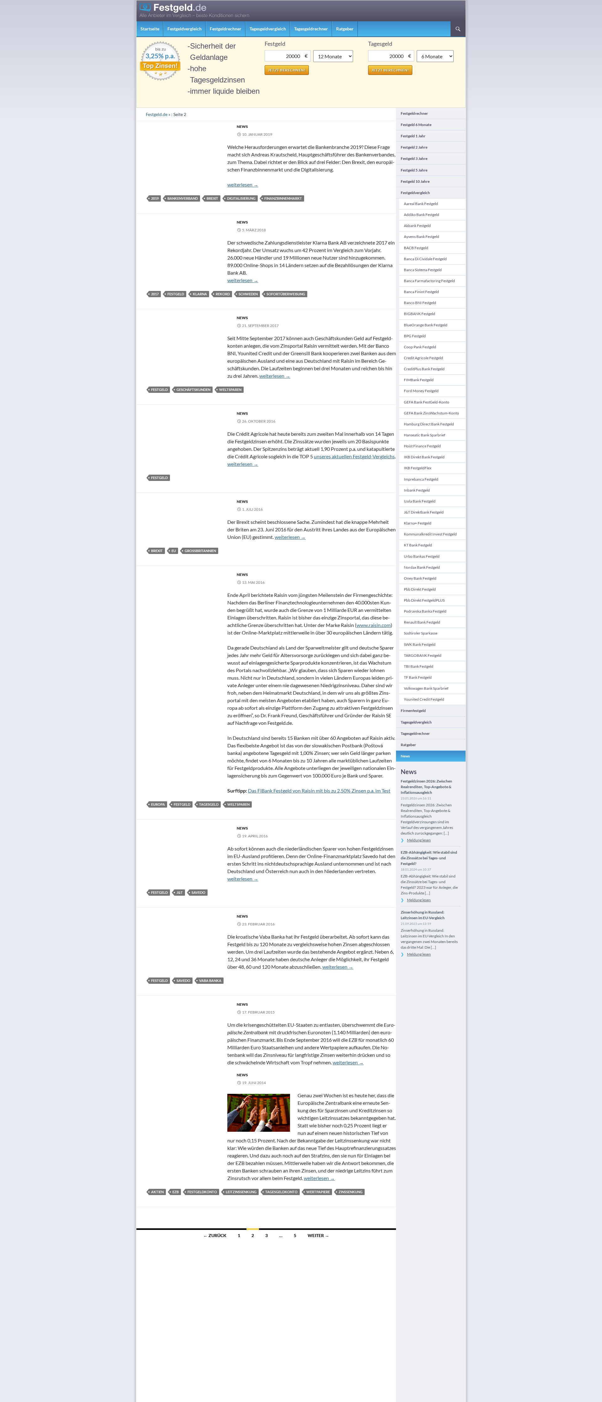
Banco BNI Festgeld (420, 302)
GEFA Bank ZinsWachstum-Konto (431, 413)
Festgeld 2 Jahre (414, 147)
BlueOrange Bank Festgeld (425, 325)
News (242, 126)
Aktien (157, 1192)
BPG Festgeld (415, 336)
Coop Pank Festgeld (420, 347)
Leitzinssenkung (241, 1192)
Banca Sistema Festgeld (423, 269)
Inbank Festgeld (417, 490)
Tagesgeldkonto (281, 1192)
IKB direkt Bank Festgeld (424, 457)
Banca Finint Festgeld (421, 291)
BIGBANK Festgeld (419, 313)
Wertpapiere (318, 1192)
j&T (180, 892)
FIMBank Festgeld (419, 379)
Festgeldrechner (225, 28)
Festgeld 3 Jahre (414, 158)
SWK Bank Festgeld (420, 644)
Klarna (200, 294)
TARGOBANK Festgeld (422, 655)
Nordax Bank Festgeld (422, 567)
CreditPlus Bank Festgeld (424, 368)
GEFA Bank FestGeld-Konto (426, 402)
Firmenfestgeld (413, 710)
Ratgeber (345, 28)
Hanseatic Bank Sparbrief (424, 435)
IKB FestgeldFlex (417, 468)
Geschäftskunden (193, 389)
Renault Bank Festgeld (422, 622)
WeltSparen (230, 389)
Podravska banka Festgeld (425, 611)
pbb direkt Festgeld (420, 589)
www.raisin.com (373, 625)
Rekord (223, 294)
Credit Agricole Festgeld (423, 358)
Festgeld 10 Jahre (415, 181)
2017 (155, 294)
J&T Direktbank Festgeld (424, 512)
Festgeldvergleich (184, 28)
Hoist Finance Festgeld (422, 446)
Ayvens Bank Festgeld (421, 236)
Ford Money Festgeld (421, 390)
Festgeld (175, 294)
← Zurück (214, 1235)
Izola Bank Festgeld (420, 501)
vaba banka (210, 980)
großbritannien (200, 551)
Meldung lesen (419, 840)
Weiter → (318, 1235)
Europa (158, 804)
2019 (155, 198)
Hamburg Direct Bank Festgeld (429, 424)
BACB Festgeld (416, 247)
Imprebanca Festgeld (421, 479)
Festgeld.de (156, 114)
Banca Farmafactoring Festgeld (429, 280)
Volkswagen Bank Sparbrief (426, 688)
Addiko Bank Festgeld (421, 214)
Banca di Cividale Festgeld (425, 258)
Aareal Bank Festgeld (421, 203)
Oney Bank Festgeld (420, 578)
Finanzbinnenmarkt (283, 198)
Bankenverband (182, 198)
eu (174, 551)
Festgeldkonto (202, 1192)
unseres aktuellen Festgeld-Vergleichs (354, 456)
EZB (175, 1192)
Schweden (248, 294)
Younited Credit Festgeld (424, 699)
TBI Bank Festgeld (418, 666)
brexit (212, 198)
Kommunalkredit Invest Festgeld (430, 534)
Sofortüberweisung (286, 294)
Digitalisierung (241, 198)
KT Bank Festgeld (418, 545)
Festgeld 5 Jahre (414, 170)
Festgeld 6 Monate (416, 124)
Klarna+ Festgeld (417, 523)
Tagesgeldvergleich (268, 28)
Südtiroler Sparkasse (420, 633)
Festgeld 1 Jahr (413, 136)
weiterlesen (242, 184)
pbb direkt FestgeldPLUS (424, 600)
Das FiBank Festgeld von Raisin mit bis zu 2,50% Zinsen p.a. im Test (319, 790)
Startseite (149, 28)
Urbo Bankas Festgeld (422, 556)
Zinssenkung (350, 1192)
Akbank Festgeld (417, 225)
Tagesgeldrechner (311, 28)
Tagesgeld (209, 804)
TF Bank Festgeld (418, 677)
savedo (198, 892)
